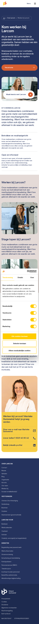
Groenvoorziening (7, 554)
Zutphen (4, 511)
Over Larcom (11, 18)
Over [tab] (32, 277)
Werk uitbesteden (7, 551)
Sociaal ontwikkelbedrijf (9, 491)
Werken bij (5, 488)
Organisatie (5, 479)
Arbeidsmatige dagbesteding (11, 578)
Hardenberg (5, 504)
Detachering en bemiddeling (11, 558)
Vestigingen (7, 496)
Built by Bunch (6, 614)
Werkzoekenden (7, 527)
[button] (8, 4)
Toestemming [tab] (7, 277)
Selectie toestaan (19, 343)
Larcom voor (7, 520)
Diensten (5, 543)
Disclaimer (5, 604)
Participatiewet (6, 561)
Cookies (4, 602)
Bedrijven (5, 524)
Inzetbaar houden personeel (11, 572)
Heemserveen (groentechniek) (11, 515)
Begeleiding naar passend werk (11, 547)
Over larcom (7, 464)
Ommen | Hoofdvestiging (10, 500)
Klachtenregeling (7, 610)
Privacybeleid (6, 598)
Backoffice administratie (9, 575)
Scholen (4, 534)
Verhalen (4, 473)
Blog (3, 476)
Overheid (4, 531)
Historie (4, 482)
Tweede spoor (6, 568)
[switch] (33, 313)
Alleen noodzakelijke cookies (19, 350)
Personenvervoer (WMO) (9, 565)
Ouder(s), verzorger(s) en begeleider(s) (14, 538)
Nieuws (4, 470)
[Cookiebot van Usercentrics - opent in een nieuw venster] (28, 271)
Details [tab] (20, 277)
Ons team (5, 485)
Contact (4, 467)
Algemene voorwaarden (9, 608)
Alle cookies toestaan (19, 336)
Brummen (5, 508)
